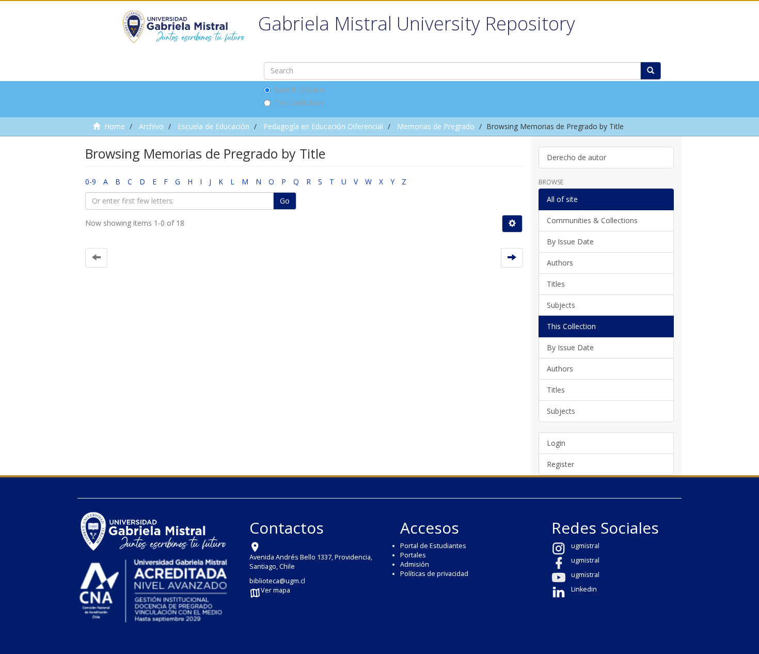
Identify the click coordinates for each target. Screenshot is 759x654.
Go (285, 201)
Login (556, 443)
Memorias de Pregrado (436, 126)
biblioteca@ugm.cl (277, 581)
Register (560, 464)
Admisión (414, 564)
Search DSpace (299, 90)
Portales (413, 555)
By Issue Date (570, 241)
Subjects (561, 305)
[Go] (650, 71)
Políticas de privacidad (434, 573)
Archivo (151, 126)
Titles (556, 284)
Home (114, 126)
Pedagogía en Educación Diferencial (323, 126)
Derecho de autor (576, 157)
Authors (560, 263)
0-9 (90, 181)
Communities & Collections (592, 220)
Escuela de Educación (213, 126)
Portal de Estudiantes (433, 545)
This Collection (298, 102)
